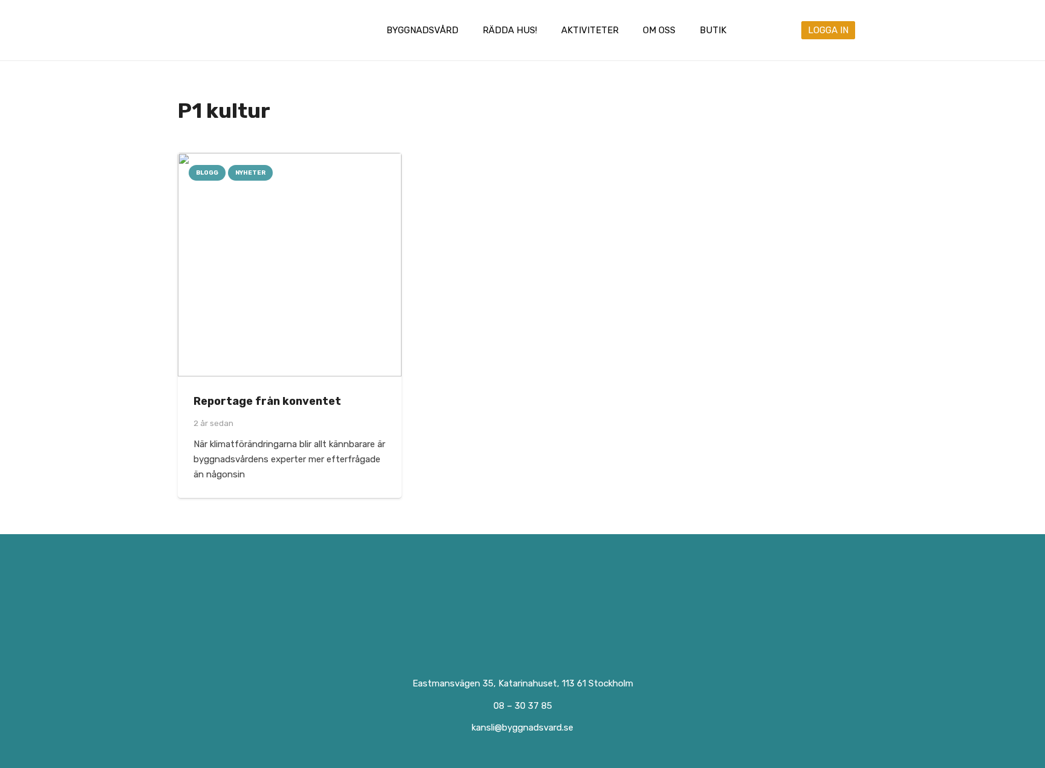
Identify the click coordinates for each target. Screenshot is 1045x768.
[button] (466, 30)
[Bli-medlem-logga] (702, 606)
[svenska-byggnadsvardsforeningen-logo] (228, 30)
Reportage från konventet (267, 401)
